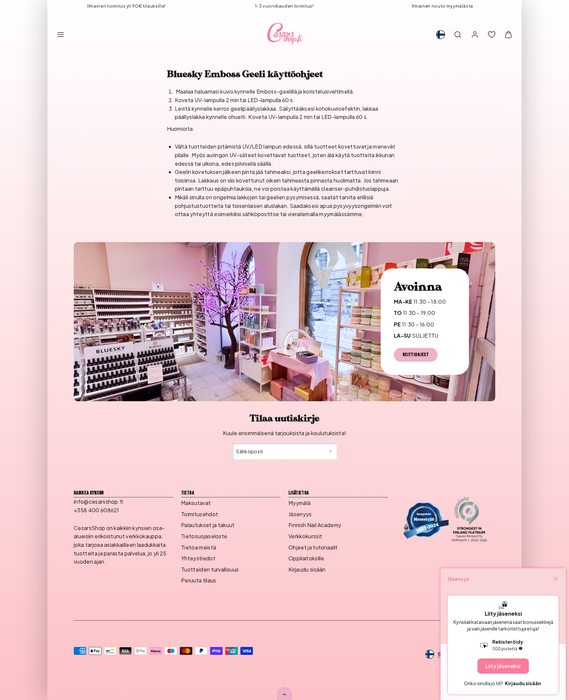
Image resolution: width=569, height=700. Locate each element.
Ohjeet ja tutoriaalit (313, 547)
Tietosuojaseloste (204, 536)
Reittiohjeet (416, 354)
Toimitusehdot (199, 514)
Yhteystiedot (198, 558)
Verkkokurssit (305, 536)
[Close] (555, 578)
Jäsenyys (300, 514)
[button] (60, 34)
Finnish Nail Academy (314, 524)
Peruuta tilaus (198, 580)
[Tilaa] (330, 451)
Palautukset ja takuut (208, 524)
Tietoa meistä (198, 547)
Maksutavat (196, 502)
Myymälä (299, 502)
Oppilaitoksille (306, 558)
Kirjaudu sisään (307, 569)
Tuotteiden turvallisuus (210, 569)
